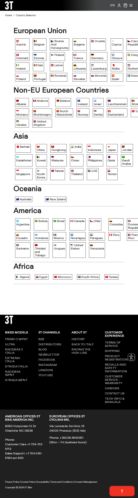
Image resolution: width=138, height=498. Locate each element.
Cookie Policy (28, 481)
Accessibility (42, 481)
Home (8, 15)
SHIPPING (112, 351)
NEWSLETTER (48, 354)
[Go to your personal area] (119, 5)
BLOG (42, 349)
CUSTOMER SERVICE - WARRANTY (114, 379)
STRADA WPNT (16, 380)
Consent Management (85, 481)
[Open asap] (122, 491)
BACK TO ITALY (83, 344)
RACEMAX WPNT (13, 373)
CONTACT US (115, 393)
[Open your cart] (125, 5)
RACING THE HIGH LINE (81, 350)
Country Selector (26, 15)
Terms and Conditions (61, 481)
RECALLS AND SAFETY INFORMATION (116, 368)
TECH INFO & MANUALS (114, 400)
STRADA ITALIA (16, 366)
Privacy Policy (12, 481)
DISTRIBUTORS (49, 344)
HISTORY (78, 339)
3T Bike (28, 487)
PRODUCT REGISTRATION (116, 357)
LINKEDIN (45, 370)
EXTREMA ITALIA (12, 359)
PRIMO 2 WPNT (16, 339)
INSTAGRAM (47, 365)
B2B (41, 339)
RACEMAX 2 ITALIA (14, 350)
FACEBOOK (46, 359)
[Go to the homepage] (9, 8)
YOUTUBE (45, 375)
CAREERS (112, 388)
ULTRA (10, 344)
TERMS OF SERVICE (113, 344)
